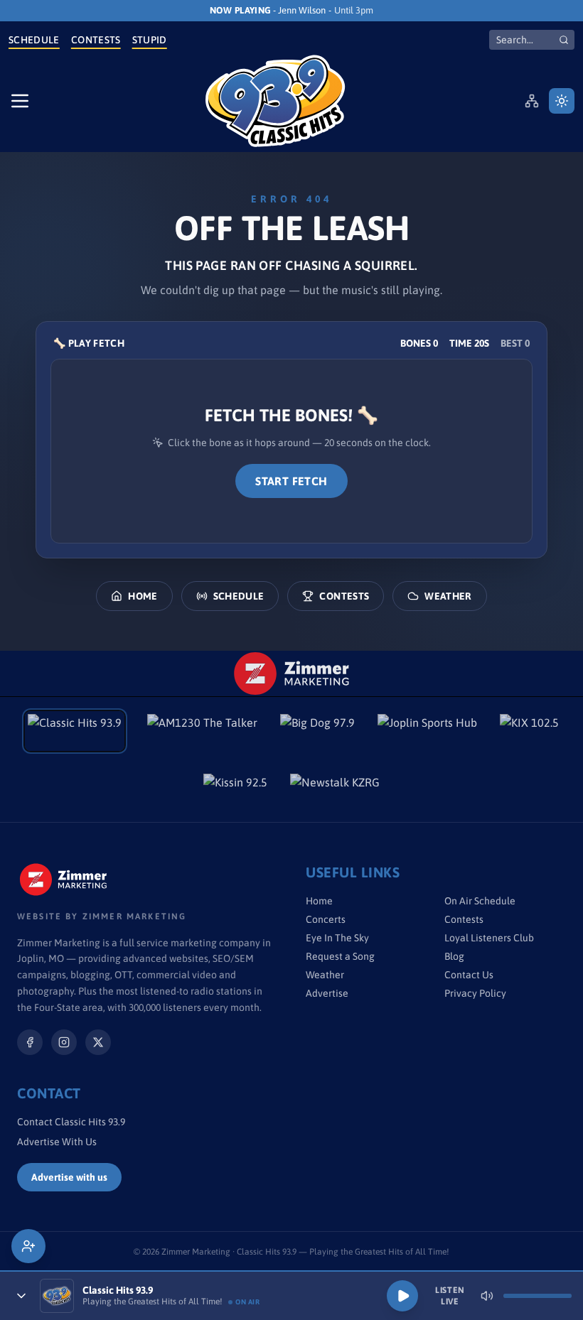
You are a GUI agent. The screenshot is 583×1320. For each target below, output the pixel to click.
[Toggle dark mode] (561, 101)
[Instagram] (64, 1042)
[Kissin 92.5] (235, 791)
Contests (96, 39)
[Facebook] (30, 1042)
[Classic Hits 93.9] (275, 101)
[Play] (402, 1295)
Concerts (326, 919)
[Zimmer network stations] (532, 101)
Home (142, 596)
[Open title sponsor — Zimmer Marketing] (291, 673)
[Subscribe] (28, 1246)
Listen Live (450, 1296)
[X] (98, 1042)
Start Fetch (291, 481)
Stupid (149, 39)
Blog (454, 956)
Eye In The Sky (337, 937)
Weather (447, 596)
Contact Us (468, 974)
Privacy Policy (475, 993)
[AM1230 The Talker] (202, 731)
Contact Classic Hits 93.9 (71, 1121)
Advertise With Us (57, 1141)
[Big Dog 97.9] (317, 731)
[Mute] (487, 1296)
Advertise (327, 993)
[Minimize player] (21, 1296)
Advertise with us (69, 1177)
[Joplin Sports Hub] (427, 731)
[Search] (563, 39)
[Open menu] (20, 101)
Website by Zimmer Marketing (101, 916)
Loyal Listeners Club (489, 937)
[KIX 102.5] (529, 731)
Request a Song (340, 956)
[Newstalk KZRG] (335, 791)
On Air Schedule (479, 901)
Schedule (34, 39)
